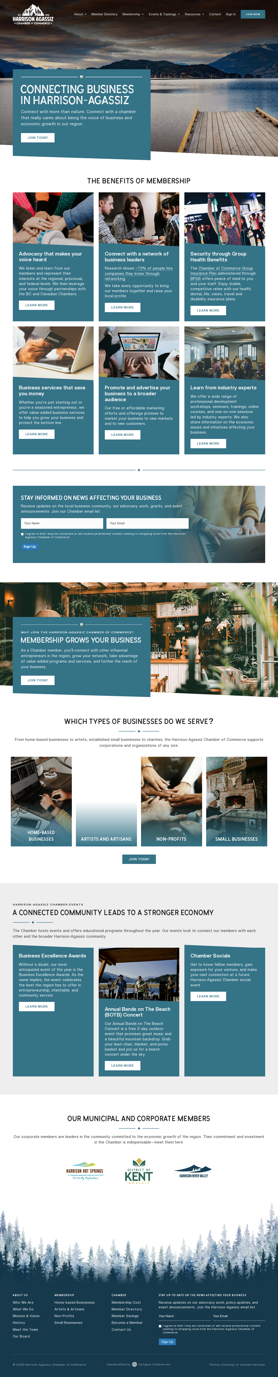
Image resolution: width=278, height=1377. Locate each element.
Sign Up (30, 547)
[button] (253, 14)
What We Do (23, 1309)
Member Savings (125, 1316)
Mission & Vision (26, 1316)
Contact (215, 14)
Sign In (231, 14)
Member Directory (105, 14)
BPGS (195, 279)
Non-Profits (64, 1316)
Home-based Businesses (75, 1302)
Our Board (21, 1336)
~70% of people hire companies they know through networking (139, 273)
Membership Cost (126, 1302)
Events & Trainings (162, 14)
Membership (131, 14)
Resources (193, 14)
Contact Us (121, 1330)
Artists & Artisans (69, 1309)
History (19, 1323)
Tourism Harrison (252, 1364)
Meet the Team (25, 1330)
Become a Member (127, 1323)
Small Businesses (69, 1323)
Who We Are (23, 1302)
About (78, 14)
